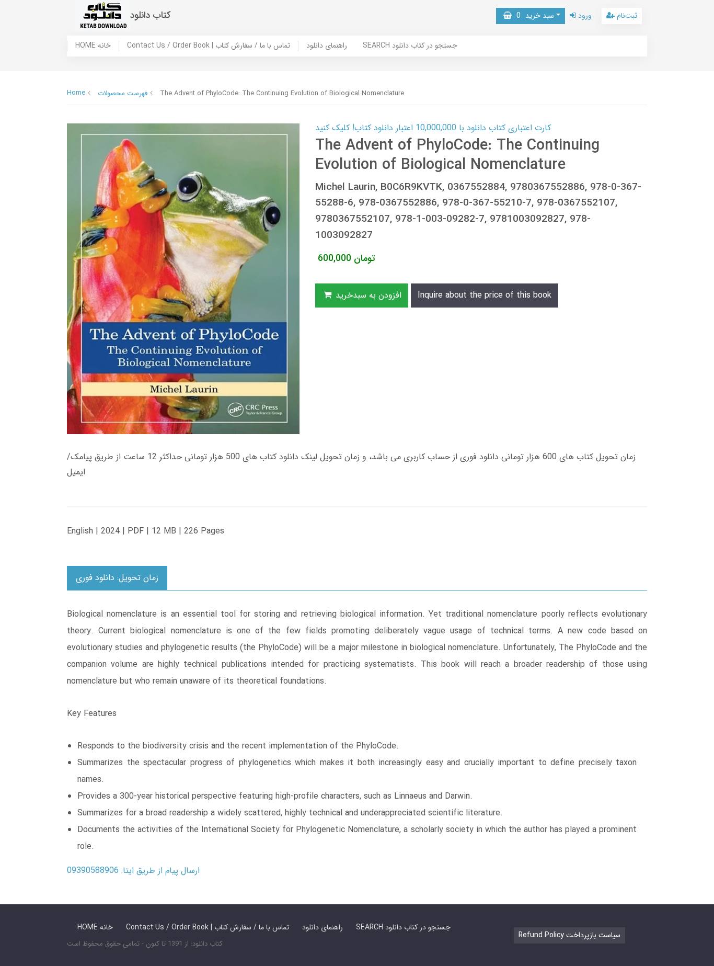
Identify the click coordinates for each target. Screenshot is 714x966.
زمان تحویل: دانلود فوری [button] (117, 577)
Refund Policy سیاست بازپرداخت (569, 935)
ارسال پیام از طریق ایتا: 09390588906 (133, 870)
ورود (584, 15)
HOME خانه (93, 46)
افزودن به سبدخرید (367, 295)
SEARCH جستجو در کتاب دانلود (410, 46)
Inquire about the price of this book (484, 295)
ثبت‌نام (626, 15)
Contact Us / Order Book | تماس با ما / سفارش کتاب (208, 46)
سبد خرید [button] (533, 15)
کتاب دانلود (150, 15)
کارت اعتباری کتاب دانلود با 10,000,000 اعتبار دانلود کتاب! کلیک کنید (433, 127)
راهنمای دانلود (326, 46)
